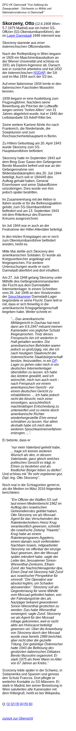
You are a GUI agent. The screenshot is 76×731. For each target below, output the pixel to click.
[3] (17, 704)
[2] (13, 704)
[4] (21, 704)
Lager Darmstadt (19, 35)
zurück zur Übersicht (17, 718)
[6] (30, 704)
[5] (26, 704)
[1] (8, 704)
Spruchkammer (19, 296)
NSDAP (39, 73)
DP (54, 361)
